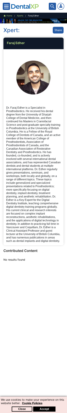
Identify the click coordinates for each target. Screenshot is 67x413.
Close (22, 409)
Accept (44, 409)
